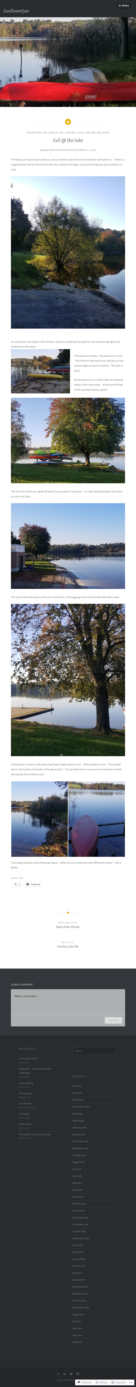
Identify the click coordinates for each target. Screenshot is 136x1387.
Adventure (34, 132)
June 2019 (77, 1176)
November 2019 (80, 1148)
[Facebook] (58, 1374)
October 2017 (79, 1266)
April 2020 (77, 1113)
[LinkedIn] (64, 1374)
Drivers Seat (25, 1124)
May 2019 (77, 1183)
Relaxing (103, 132)
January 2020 (78, 1134)
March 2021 (77, 1100)
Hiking (70, 132)
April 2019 (77, 1190)
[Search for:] (94, 1051)
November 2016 (80, 1293)
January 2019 (78, 1210)
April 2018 (77, 1245)
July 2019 (76, 1169)
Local (81, 132)
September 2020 (80, 1106)
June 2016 (77, 1328)
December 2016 (80, 1287)
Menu (125, 6)
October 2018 (79, 1231)
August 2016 (78, 1314)
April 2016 (77, 1342)
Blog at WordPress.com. (68, 1380)
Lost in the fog (26, 1083)
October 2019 (79, 1155)
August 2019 (78, 1162)
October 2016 (79, 1300)
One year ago (25, 1093)
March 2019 (78, 1197)
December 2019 (80, 1141)
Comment (113, 1020)
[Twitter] (71, 1374)
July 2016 (76, 1321)
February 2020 (79, 1127)
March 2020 (78, 1120)
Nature (91, 132)
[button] (39, 819)
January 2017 (78, 1280)
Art (45, 132)
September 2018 (80, 1238)
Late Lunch (24, 1114)
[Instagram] (78, 1374)
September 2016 (80, 1307)
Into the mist (25, 1103)
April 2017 (77, 1273)
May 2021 (77, 1086)
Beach (53, 132)
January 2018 (78, 1259)
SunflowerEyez (16, 10)
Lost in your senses (28, 1058)
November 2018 (80, 1224)
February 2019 (79, 1203)
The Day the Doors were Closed (35, 1134)
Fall (62, 132)
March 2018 (78, 1252)
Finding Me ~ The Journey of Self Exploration (35, 1071)
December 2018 (80, 1217)
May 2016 (77, 1335)
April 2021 (77, 1093)
